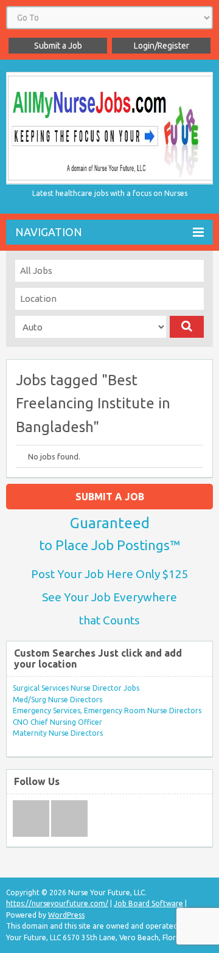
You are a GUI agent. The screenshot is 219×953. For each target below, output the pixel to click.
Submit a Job (58, 46)
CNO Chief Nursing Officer (57, 722)
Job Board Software (148, 903)
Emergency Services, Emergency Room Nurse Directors (107, 710)
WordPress (66, 915)
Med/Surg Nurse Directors (57, 699)
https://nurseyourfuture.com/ (57, 903)
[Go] (187, 327)
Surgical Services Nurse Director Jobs (76, 688)
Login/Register (161, 46)
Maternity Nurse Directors (58, 733)
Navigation (48, 232)
